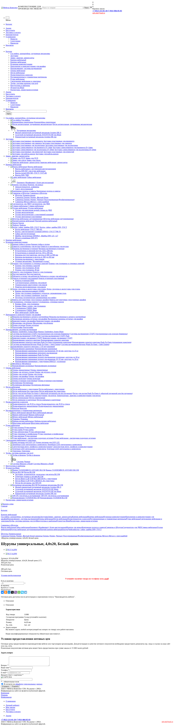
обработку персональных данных (28, 684)
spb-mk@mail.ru (98, 13)
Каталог (9, 24)
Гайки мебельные (23, 527)
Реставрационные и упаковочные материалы (28, 77)
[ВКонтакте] (2, 592)
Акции (8, 28)
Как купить (10, 30)
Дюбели (71, 529)
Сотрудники (15, 41)
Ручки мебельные (17, 79)
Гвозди (65, 529)
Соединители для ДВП (132, 527)
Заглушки (14, 56)
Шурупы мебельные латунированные (25, 529)
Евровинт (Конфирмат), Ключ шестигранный (48, 527)
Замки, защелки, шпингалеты (22, 58)
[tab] (89, 601)
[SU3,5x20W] (11, 550)
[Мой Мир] (9, 592)
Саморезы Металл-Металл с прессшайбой (110, 536)
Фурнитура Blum (17, 88)
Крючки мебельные (18, 62)
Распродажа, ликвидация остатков (24, 90)
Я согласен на (23, 684)
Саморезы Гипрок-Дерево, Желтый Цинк (17, 536)
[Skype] (22, 592)
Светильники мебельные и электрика (25, 81)
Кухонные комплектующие (21, 64)
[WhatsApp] (19, 592)
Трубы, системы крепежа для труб (24, 83)
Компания (5, 693)
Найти (9, 114)
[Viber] (15, 592)
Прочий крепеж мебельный (51, 529)
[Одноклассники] (5, 592)
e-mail (105, 579)
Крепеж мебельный (18, 60)
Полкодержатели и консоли (21, 75)
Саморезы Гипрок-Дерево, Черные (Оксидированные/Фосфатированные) (64, 536)
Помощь (4, 695)
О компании (11, 37)
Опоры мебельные (17, 71)
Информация (6, 697)
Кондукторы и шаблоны (20, 85)
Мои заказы (10, 707)
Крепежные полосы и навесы (94, 527)
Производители (12, 35)
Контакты (10, 45)
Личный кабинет (12, 705)
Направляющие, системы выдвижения (26, 68)
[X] (12, 592)
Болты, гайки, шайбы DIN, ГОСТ (88, 529)
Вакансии (14, 43)
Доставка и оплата (13, 32)
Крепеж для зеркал (74, 527)
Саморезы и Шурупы (114, 527)
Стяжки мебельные (149, 527)
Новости (13, 39)
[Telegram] (25, 592)
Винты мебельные (8, 527)
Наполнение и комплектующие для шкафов (28, 66)
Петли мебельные (17, 73)
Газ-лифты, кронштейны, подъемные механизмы (30, 54)
